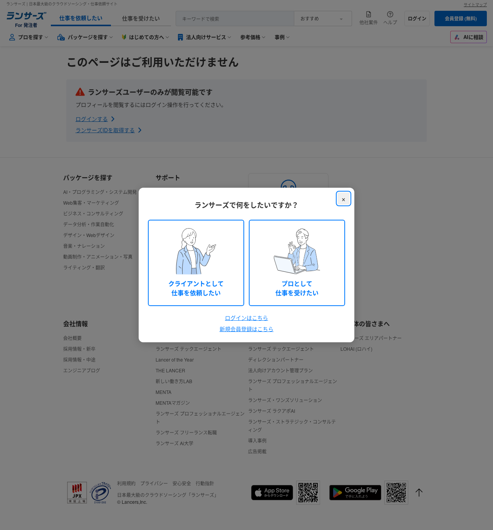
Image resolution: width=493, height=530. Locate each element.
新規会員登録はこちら (246, 329)
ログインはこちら (246, 317)
